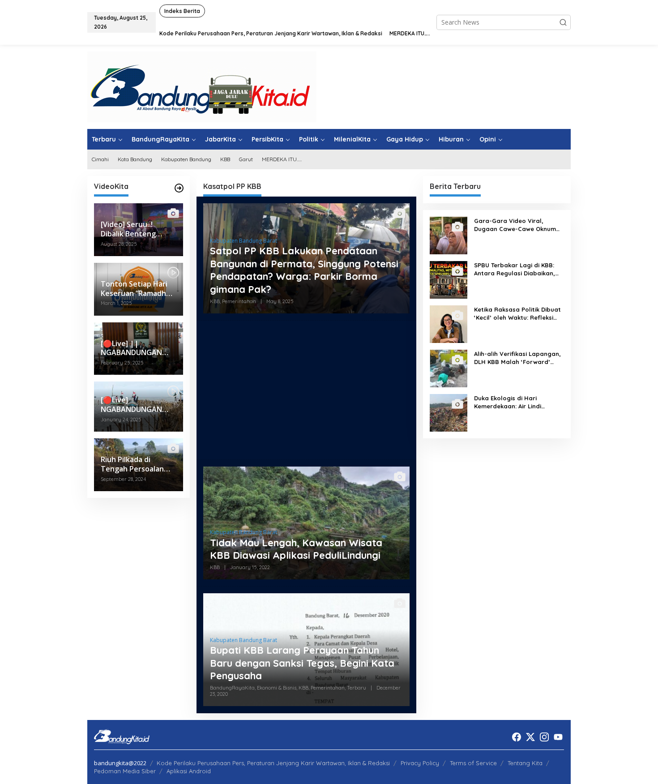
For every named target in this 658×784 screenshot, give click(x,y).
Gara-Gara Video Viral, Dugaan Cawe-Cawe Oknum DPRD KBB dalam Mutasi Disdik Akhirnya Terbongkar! (515, 225)
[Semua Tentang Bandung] (201, 86)
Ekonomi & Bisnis (276, 688)
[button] (563, 22)
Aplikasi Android (189, 771)
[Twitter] (530, 737)
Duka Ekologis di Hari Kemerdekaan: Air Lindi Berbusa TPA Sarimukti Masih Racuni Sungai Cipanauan (517, 402)
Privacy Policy (420, 763)
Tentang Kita (525, 763)
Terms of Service (473, 763)
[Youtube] (558, 737)
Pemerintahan (239, 301)
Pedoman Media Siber (125, 771)
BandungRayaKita (232, 688)
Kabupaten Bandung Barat (243, 240)
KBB (215, 301)
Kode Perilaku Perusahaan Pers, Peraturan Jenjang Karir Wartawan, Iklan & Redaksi (273, 763)
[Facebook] (516, 737)
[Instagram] (544, 737)
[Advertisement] (306, 390)
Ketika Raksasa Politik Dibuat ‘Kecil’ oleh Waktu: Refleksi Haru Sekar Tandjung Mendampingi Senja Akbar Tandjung (517, 313)
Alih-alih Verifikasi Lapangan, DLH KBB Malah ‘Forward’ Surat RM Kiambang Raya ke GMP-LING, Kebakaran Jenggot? (517, 358)
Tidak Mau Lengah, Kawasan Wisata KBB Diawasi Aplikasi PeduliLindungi (296, 549)
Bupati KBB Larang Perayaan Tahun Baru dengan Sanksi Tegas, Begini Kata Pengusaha (302, 663)
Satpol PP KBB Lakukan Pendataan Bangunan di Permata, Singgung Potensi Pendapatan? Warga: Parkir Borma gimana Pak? (304, 270)
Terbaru (356, 688)
